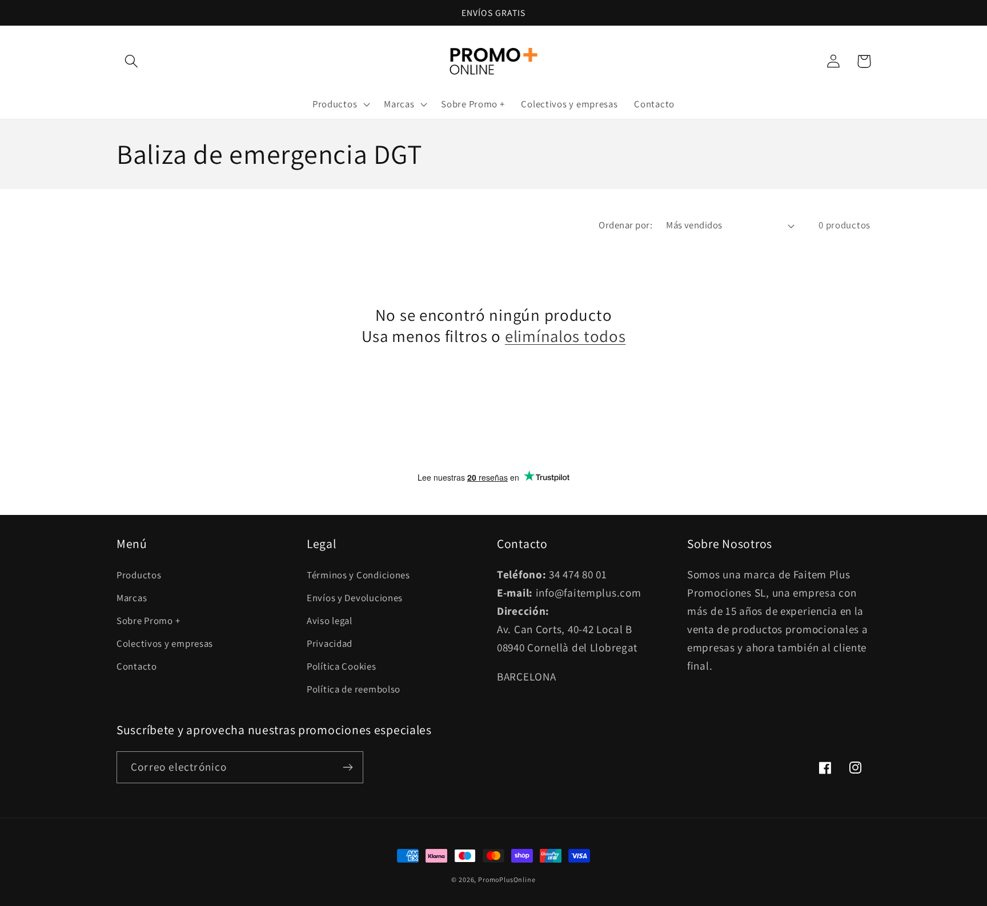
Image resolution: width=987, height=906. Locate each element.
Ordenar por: (625, 225)
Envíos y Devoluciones (355, 597)
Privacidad (329, 643)
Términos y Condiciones (358, 575)
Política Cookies (341, 666)
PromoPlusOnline (507, 879)
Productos (139, 575)
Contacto (137, 666)
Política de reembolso (353, 689)
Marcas (132, 597)
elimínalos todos (565, 336)
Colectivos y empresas (165, 643)
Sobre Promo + (148, 620)
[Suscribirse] (347, 767)
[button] (132, 61)
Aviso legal (329, 620)
